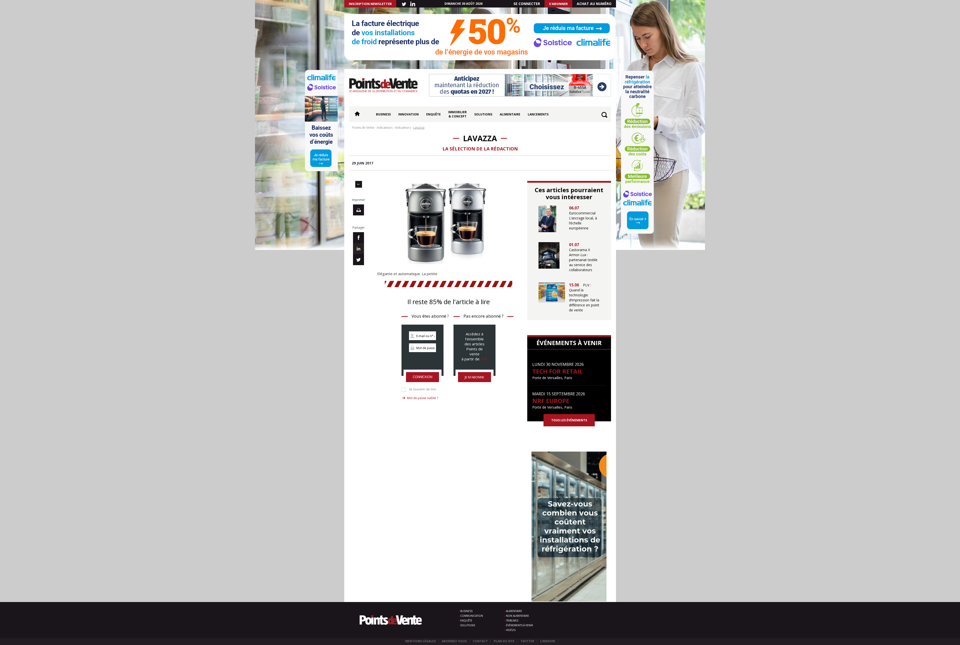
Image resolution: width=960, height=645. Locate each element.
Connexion (422, 377)
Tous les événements (569, 420)
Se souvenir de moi (422, 389)
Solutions (483, 114)
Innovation (408, 114)
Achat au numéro (594, 3)
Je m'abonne (474, 377)
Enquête (433, 114)
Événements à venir (519, 625)
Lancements (538, 114)
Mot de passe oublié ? (422, 398)
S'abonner (558, 3)
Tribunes (512, 620)
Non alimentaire (517, 616)
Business (383, 114)
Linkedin (547, 641)
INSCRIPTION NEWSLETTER (370, 3)
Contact (480, 641)
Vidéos (511, 630)
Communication (471, 616)
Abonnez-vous (454, 641)
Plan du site (504, 641)
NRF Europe (550, 401)
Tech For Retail (557, 371)
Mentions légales (420, 641)
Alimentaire (510, 114)
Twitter (527, 641)
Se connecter (527, 3)
